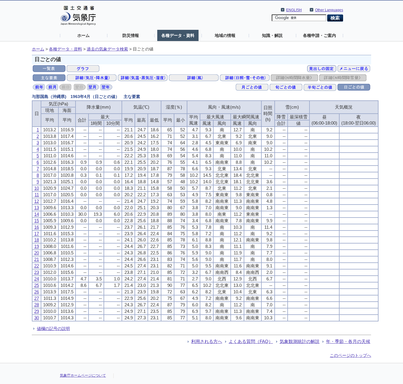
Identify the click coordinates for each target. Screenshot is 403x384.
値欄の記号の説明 (53, 328)
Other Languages (329, 10)
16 (36, 227)
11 (37, 194)
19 (36, 246)
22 (36, 265)
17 (36, 233)
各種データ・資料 (177, 35)
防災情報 (130, 35)
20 (36, 252)
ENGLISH (294, 10)
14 (36, 214)
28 (36, 304)
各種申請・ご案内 (319, 35)
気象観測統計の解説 (300, 341)
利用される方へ (206, 341)
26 (36, 291)
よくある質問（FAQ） (251, 341)
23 (36, 272)
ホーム (83, 35)
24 (36, 278)
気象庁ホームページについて (83, 375)
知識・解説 (272, 35)
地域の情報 (225, 35)
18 (36, 239)
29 (36, 311)
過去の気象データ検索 (107, 49)
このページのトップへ (350, 355)
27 (36, 298)
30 (36, 317)
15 (36, 220)
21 (36, 259)
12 (36, 201)
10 (36, 188)
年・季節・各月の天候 (348, 341)
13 (36, 207)
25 (36, 285)
